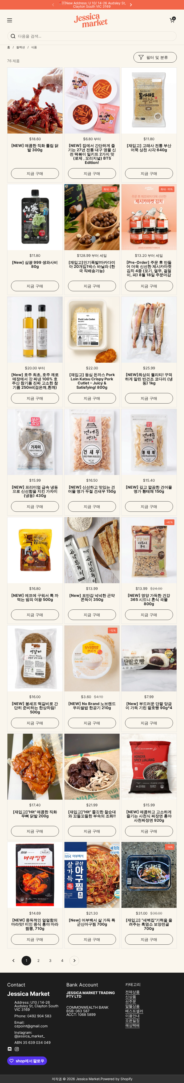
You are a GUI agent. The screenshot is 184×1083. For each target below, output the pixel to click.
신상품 (130, 996)
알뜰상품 (132, 1006)
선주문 (130, 1001)
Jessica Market (88, 1079)
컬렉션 (20, 47)
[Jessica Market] (91, 20)
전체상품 (132, 992)
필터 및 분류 (157, 57)
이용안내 (132, 1015)
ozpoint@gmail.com (31, 1026)
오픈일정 (132, 1020)
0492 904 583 (39, 1016)
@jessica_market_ (29, 1036)
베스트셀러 (134, 1011)
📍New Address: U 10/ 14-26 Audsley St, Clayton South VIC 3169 (92, 4)
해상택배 (132, 1025)
